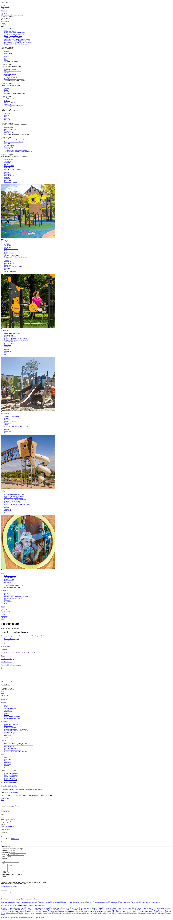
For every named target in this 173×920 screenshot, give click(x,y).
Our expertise (4, 590)
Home (2, 628)
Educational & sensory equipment (14, 79)
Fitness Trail (7, 252)
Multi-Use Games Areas (11, 249)
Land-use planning (9, 595)
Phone (2, 693)
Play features (8, 601)
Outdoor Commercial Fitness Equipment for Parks (18, 745)
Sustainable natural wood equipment (14, 32)
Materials (7, 600)
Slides (6, 90)
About (2, 573)
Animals (6, 72)
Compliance (7, 345)
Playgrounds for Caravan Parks (13, 503)
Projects (6, 418)
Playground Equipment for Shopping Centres (17, 504)
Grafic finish (7, 161)
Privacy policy (30, 789)
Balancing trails (8, 127)
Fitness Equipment (6, 241)
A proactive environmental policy (13, 585)
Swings (6, 88)
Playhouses (7, 91)
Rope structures (8, 132)
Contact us (4, 699)
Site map (11, 789)
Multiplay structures (10, 69)
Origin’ (6, 55)
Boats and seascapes (10, 74)
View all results (5, 811)
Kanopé (6, 56)
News (6, 757)
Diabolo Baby (8, 53)
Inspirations (7, 759)
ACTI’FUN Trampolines (11, 255)
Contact (3, 606)
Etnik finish (7, 167)
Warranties (7, 346)
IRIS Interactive (13, 792)
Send (4, 876)
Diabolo (6, 51)
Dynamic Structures (10, 254)
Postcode (5, 858)
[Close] (1, 836)
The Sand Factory (9, 145)
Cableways (7, 104)
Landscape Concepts (10, 421)
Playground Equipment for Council (14, 494)
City (5, 116)
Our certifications (9, 580)
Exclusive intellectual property (13, 587)
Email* (3, 819)
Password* (4, 821)
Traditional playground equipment (14, 34)
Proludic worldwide (10, 576)
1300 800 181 (15, 839)
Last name (5, 852)
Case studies (7, 420)
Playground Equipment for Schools (14, 496)
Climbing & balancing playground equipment (17, 39)
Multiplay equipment (10, 31)
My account (7, 764)
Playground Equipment (7, 28)
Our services (4, 330)
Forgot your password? (7, 826)
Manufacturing (8, 335)
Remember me (7, 823)
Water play (7, 148)
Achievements (5, 413)
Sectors (3, 491)
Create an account (6, 829)
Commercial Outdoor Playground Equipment (17, 743)
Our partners (7, 584)
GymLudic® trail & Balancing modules (15, 150)
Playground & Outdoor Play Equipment (15, 44)
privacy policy (33, 795)
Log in (3, 824)
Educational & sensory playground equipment (17, 41)
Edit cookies (38, 789)
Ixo (5, 58)
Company (3, 702)
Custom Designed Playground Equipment (16, 596)
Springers (7, 101)
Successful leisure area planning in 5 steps (16, 426)
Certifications (8, 711)
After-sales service (9, 341)
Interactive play (8, 147)
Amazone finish (8, 159)
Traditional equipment (10, 77)
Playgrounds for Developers (12, 501)
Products (3, 740)
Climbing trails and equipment (12, 71)
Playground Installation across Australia (15, 338)
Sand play (7, 143)
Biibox (6, 60)
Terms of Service (19, 789)
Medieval (7, 120)
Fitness (6, 250)
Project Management (10, 337)
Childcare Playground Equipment (13, 498)
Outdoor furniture (9, 746)
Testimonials (7, 423)
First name (5, 850)
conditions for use (45, 795)
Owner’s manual (9, 343)
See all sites (4, 890)
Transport (7, 75)
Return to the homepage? (11, 639)
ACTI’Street (7, 247)
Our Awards (7, 582)
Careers (6, 710)
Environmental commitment (12, 716)
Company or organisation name (11, 849)
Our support (4, 721)
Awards (6, 713)
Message (4, 871)
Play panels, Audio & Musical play (14, 142)
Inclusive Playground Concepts (13, 748)
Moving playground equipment (13, 36)
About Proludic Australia (11, 577)
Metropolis (7, 118)
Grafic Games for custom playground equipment (18, 42)
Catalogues (7, 762)
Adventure (7, 113)
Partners (6, 715)
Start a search (8, 640)
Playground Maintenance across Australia (16, 340)
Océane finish (8, 164)
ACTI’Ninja (7, 245)
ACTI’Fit (7, 244)
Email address (6, 854)
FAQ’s (6, 603)
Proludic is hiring (9, 579)
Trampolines (7, 131)
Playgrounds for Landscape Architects (15, 499)
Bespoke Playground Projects (12, 750)
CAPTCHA (5, 873)
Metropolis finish (9, 166)
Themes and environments (11, 416)
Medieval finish (8, 162)
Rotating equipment (9, 102)
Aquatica (6, 115)
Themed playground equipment (13, 37)
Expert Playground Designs (12, 333)
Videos (6, 424)
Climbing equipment (10, 129)
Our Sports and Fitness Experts (13, 598)
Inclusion (7, 593)
